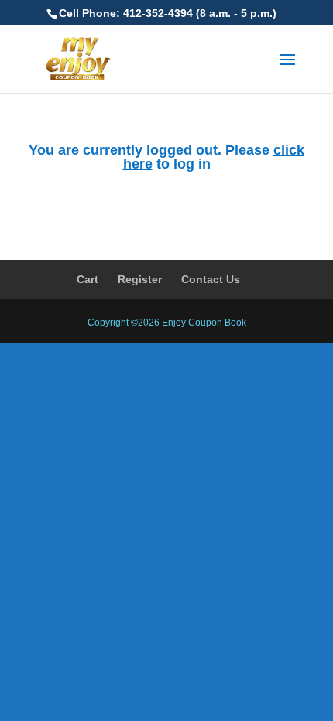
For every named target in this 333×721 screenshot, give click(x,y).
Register (140, 279)
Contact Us (210, 279)
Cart (87, 279)
